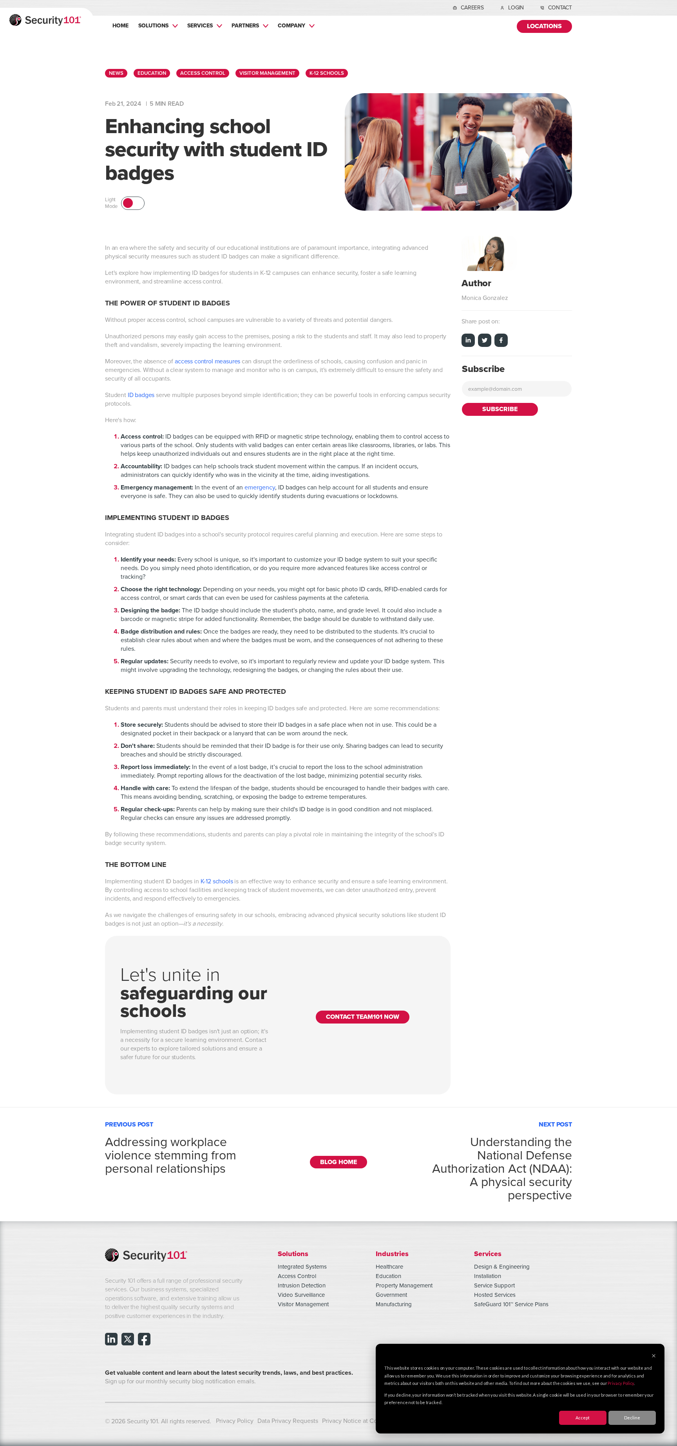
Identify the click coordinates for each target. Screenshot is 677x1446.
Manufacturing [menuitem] (394, 1304)
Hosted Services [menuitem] (495, 1294)
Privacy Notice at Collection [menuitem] (360, 1421)
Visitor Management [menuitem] (303, 1304)
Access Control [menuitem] (297, 1276)
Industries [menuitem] (392, 1254)
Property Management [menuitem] (404, 1285)
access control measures (207, 361)
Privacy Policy (621, 1383)
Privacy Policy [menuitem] (234, 1421)
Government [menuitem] (391, 1294)
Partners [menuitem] (245, 25)
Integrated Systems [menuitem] (302, 1266)
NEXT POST (502, 1159)
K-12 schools (217, 881)
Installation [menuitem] (487, 1276)
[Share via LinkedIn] (468, 341)
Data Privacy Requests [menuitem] (287, 1421)
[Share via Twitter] (484, 341)
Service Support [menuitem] (494, 1285)
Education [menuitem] (388, 1276)
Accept (583, 1417)
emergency (259, 487)
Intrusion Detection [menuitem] (302, 1285)
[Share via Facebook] (501, 341)
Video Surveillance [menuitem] (301, 1294)
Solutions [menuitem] (153, 25)
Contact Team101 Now (362, 1017)
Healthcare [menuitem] (389, 1266)
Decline (632, 1417)
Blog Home (338, 1162)
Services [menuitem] (200, 25)
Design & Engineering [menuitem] (502, 1266)
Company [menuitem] (291, 25)
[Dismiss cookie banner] (654, 1356)
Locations (544, 26)
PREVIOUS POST (170, 1146)
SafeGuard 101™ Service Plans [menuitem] (511, 1304)
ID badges (141, 395)
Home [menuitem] (120, 25)
